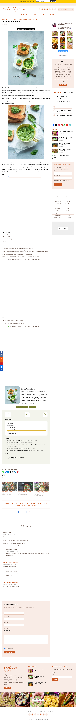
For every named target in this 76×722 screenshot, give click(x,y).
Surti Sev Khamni (61, 106)
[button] (45, 423)
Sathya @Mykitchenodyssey (10, 582)
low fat (24, 505)
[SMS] (1, 366)
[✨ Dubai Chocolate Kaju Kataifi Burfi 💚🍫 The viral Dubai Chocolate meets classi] (55, 33)
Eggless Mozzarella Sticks (63, 101)
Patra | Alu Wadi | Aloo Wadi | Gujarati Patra (64, 150)
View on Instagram (63, 51)
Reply (14, 534)
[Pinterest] (1, 363)
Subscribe (58, 184)
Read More (63, 84)
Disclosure (71, 4)
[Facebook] (1, 352)
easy (16, 503)
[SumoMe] (1, 369)
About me (7, 687)
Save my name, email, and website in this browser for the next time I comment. (21, 646)
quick (29, 505)
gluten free (33, 503)
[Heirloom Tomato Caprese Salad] (25, 486)
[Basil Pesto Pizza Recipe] (9, 486)
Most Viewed (57, 92)
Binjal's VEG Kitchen (13, 9)
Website (6, 622)
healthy (45, 503)
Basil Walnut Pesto (11, 21)
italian (18, 505)
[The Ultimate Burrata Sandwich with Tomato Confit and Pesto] (41, 486)
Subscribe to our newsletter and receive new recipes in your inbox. (62, 181)
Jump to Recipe (22, 29)
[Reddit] (1, 358)
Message (6, 633)
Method (27, 415)
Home (49, 4)
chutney (7, 503)
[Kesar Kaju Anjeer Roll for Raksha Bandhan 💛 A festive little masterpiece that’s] (62, 33)
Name (5, 610)
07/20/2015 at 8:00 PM (7, 584)
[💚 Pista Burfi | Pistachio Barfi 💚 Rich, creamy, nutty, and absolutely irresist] (69, 33)
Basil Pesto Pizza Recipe (7, 491)
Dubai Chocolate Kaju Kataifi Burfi (65, 131)
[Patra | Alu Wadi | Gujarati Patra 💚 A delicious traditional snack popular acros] (62, 46)
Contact (60, 4)
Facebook (23, 512)
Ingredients (8, 415)
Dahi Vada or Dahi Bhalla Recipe (64, 115)
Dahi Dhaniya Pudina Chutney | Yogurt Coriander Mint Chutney (65, 138)
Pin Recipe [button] (32, 403)
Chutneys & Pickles (7, 19)
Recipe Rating (7, 628)
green (39, 503)
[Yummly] (1, 361)
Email (57, 175)
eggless (21, 503)
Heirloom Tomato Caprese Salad (24, 491)
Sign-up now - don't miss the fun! (27, 1)
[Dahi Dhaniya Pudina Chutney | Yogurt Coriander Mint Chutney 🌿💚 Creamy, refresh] (69, 40)
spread (34, 505)
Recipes (54, 4)
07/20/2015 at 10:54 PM (11, 593)
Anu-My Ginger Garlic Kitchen (10, 562)
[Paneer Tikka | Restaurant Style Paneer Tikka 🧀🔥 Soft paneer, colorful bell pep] (55, 46)
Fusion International (18, 19)
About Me (66, 4)
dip (12, 503)
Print (41, 512)
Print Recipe (31, 29)
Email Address (7, 616)
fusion (26, 503)
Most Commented (68, 92)
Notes (45, 415)
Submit (55, 679)
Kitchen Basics (27, 19)
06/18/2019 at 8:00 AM (10, 551)
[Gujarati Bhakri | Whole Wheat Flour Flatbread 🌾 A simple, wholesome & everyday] (69, 46)
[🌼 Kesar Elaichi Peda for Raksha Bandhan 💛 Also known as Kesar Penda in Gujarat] (55, 40)
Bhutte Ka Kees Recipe (63, 155)
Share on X (13, 512)
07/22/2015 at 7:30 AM (7, 564)
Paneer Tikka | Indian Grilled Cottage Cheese (64, 144)
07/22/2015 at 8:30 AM (10, 573)
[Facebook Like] (1, 355)
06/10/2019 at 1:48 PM (7, 534)
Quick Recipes (34, 19)
